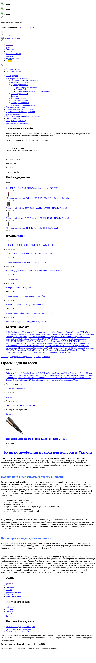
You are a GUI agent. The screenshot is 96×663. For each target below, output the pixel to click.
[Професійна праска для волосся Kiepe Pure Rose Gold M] (15, 434)
